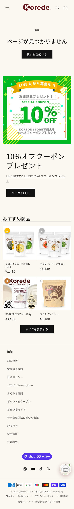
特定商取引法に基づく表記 (23, 417)
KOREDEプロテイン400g (18, 314)
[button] (7, 7)
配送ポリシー (24, 501)
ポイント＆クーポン (19, 401)
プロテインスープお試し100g (17, 265)
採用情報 (12, 434)
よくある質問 (15, 393)
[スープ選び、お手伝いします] (65, 469)
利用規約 (12, 361)
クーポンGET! (21, 193)
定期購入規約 (15, 369)
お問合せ (12, 426)
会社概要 (12, 442)
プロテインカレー (49, 314)
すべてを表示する (37, 329)
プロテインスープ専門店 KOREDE (35, 491)
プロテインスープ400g (51, 263)
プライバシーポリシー (20, 385)
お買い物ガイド (16, 409)
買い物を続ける (37, 54)
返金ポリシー (15, 377)
